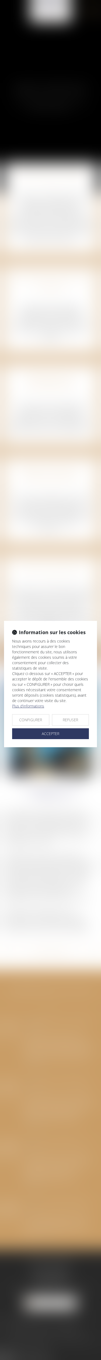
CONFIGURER (30, 719)
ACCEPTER (50, 733)
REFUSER (70, 719)
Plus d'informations (28, 706)
